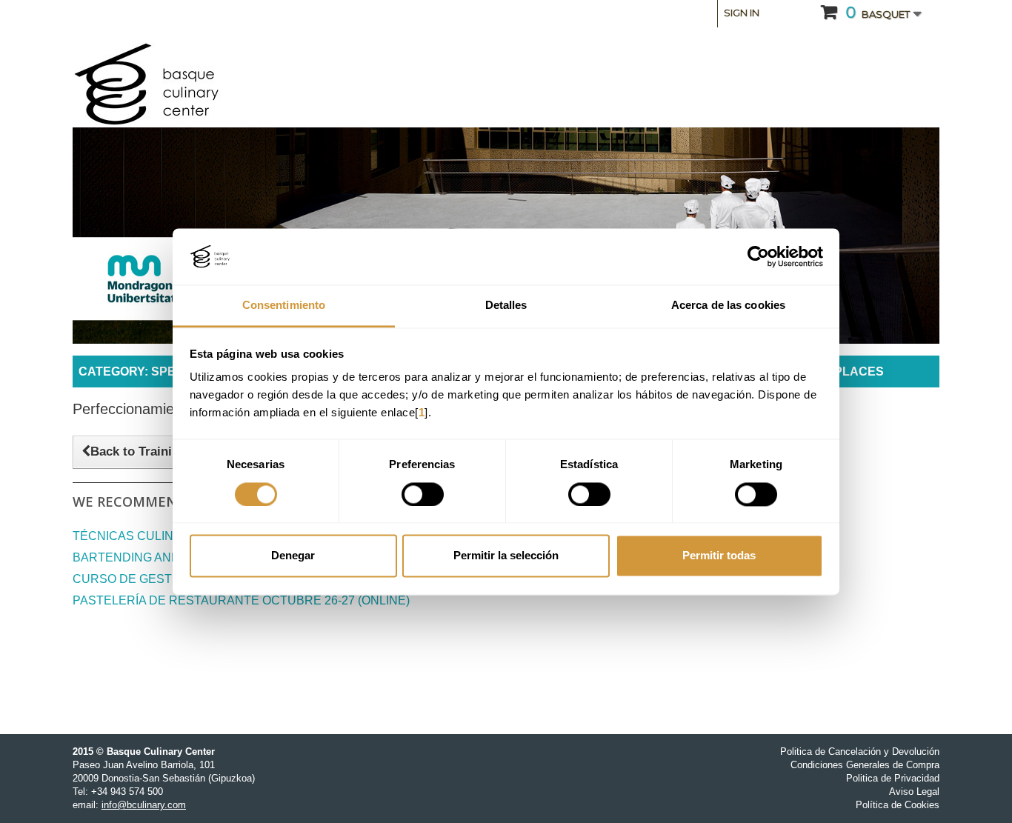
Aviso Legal (914, 791)
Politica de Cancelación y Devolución (859, 751)
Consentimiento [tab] (283, 305)
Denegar (293, 556)
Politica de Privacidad (892, 778)
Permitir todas (719, 556)
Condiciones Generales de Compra (864, 764)
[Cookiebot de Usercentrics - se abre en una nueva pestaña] (758, 256)
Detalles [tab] (506, 305)
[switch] (423, 494)
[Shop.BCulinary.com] (210, 84)
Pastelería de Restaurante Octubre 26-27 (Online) (241, 600)
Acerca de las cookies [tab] (728, 305)
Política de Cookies (897, 804)
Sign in (741, 13)
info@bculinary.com (143, 804)
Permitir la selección (506, 556)
